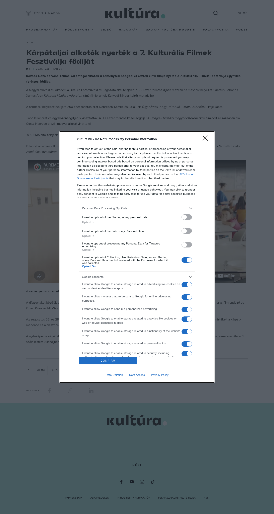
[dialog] (137, 257)
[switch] (187, 217)
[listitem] (137, 208)
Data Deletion (114, 374)
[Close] (206, 139)
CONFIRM (108, 360)
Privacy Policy (159, 374)
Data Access (137, 374)
